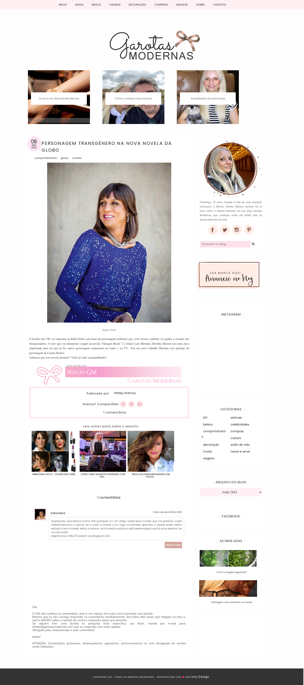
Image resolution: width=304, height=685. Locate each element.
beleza (208, 424)
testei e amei (240, 451)
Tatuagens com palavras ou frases (231, 602)
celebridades (240, 424)
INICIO (63, 5)
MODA (79, 5)
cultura (236, 438)
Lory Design (200, 677)
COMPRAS (161, 5)
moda (207, 451)
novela (77, 158)
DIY (205, 418)
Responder (173, 545)
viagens (208, 458)
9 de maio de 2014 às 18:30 (167, 512)
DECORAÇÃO (137, 5)
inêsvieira (58, 513)
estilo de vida (240, 445)
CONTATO (219, 5)
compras (237, 431)
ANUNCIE (182, 5)
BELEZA (96, 5)
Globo (65, 158)
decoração (211, 445)
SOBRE (200, 5)
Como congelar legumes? (231, 572)
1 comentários (114, 412)
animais (236, 418)
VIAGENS (115, 5)
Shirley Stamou (125, 393)
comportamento (46, 158)
